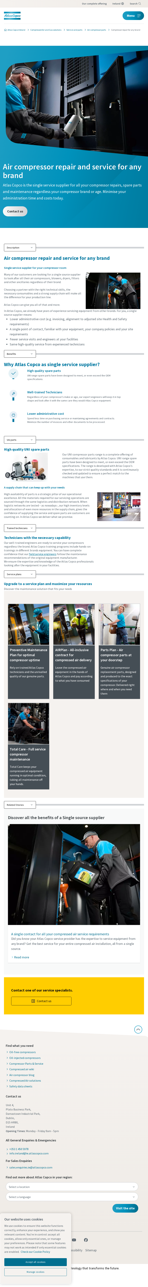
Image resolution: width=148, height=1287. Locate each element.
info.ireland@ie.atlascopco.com (29, 1153)
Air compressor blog (21, 1075)
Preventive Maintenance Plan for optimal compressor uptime (28, 655)
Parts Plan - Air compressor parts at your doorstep (116, 655)
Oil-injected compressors (25, 1058)
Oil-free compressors (22, 1052)
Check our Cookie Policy (35, 1251)
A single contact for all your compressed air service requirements (60, 934)
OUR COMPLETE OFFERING (94, 3)
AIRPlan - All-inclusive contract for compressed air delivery (73, 655)
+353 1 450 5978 (19, 1149)
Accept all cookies (35, 1262)
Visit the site (125, 1208)
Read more (21, 957)
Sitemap (91, 1250)
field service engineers (42, 554)
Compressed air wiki (21, 1069)
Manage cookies (35, 1271)
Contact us (15, 211)
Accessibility (74, 1250)
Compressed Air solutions (25, 1080)
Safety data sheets (20, 1086)
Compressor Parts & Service (26, 1063)
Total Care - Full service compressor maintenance (28, 754)
